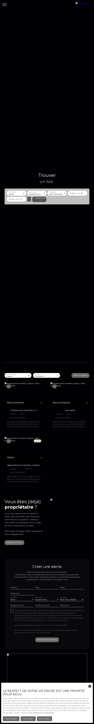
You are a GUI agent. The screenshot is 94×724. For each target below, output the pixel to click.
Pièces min (64, 605)
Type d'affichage (11, 374)
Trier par (37, 374)
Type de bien (33, 192)
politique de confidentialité (39, 633)
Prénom (13, 587)
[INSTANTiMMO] (83, 4)
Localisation (52, 192)
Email (62, 587)
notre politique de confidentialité (41, 713)
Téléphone (14, 593)
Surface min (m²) (16, 199)
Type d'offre (12, 192)
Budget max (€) (76, 193)
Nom (37, 587)
